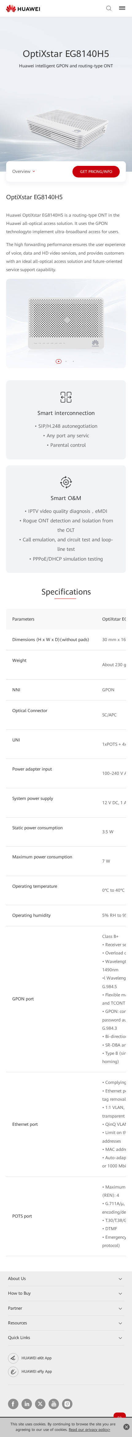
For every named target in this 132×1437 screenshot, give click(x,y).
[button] (58, 361)
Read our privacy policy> (89, 1430)
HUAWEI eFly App (36, 1371)
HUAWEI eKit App (36, 1358)
